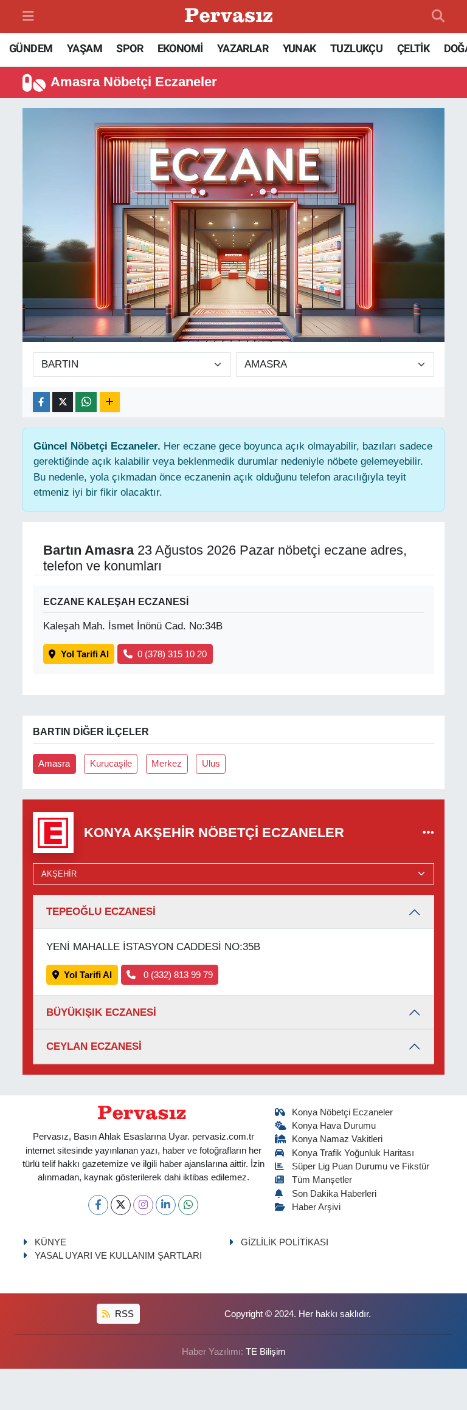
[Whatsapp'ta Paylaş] (86, 402)
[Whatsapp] (188, 1205)
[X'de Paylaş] (62, 402)
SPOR (129, 48)
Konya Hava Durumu (334, 1126)
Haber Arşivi (316, 1207)
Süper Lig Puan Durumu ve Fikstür (360, 1166)
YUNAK (299, 48)
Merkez (166, 763)
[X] (121, 1205)
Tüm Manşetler (322, 1180)
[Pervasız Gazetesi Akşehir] (230, 16)
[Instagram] (143, 1205)
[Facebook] (98, 1205)
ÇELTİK (413, 48)
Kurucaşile (111, 763)
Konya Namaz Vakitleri (337, 1139)
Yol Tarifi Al (85, 654)
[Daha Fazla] (110, 402)
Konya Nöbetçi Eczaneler (342, 1112)
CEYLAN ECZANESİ (94, 1046)
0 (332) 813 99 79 (177, 975)
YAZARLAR (242, 48)
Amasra (54, 763)
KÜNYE (50, 1242)
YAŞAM (84, 48)
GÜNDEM (30, 48)
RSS (123, 1314)
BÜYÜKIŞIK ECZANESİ (101, 1012)
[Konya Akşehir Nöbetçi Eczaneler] (428, 832)
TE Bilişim (266, 1352)
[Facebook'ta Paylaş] (41, 402)
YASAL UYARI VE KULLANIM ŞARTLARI (118, 1256)
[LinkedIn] (166, 1205)
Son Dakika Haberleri (334, 1194)
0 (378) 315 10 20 (172, 654)
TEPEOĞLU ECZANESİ (101, 911)
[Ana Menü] (28, 16)
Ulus (211, 763)
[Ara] (438, 16)
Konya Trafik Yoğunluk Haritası (353, 1153)
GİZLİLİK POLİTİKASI (284, 1242)
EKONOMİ (180, 48)
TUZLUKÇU (356, 48)
